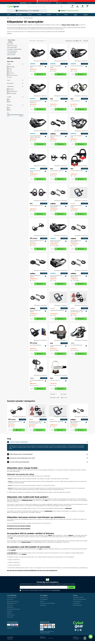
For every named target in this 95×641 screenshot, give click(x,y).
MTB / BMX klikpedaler (12, 51)
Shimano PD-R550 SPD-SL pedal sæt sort (36, 101)
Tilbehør (30, 14)
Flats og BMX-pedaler (12, 47)
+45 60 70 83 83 (9, 638)
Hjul (57, 14)
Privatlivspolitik (77, 601)
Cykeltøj (49, 14)
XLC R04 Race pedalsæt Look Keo (36, 381)
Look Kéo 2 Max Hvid (55, 380)
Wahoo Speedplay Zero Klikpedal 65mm (76, 276)
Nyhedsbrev (43, 605)
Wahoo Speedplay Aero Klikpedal (35, 276)
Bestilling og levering (12, 601)
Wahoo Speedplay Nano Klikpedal (35, 311)
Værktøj (39, 14)
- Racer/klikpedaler (11, 52)
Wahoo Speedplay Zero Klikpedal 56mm (76, 241)
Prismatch (9, 611)
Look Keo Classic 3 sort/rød (77, 170)
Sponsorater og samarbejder (47, 603)
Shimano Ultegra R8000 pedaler (55, 66)
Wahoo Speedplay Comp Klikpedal (55, 136)
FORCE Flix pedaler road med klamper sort (36, 241)
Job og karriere (44, 597)
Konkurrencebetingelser (79, 599)
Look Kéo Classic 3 (54, 100)
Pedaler (10, 42)
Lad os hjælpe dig (11, 595)
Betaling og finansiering (13, 609)
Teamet (42, 601)
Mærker (66, 14)
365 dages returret (12, 603)
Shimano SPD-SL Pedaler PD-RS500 (36, 66)
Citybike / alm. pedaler (12, 45)
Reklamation (10, 607)
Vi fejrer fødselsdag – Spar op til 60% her (48, 0)
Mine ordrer (10, 599)
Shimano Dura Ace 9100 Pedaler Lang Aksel (55, 241)
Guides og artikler (12, 597)
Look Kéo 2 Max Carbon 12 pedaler (56, 346)
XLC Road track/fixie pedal (76, 345)
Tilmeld (71, 587)
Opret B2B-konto (77, 605)
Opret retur (10, 605)
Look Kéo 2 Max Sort (75, 100)
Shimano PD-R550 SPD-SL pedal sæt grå (56, 276)
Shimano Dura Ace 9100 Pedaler (35, 171)
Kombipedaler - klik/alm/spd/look (14, 49)
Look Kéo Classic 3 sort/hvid (56, 170)
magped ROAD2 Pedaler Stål (56, 310)
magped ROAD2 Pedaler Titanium (76, 206)
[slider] (7, 114)
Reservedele (19, 14)
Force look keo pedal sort (35, 345)
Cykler (8, 14)
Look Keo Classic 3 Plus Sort (36, 205)
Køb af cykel (10, 617)
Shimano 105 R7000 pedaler (77, 65)
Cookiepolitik (76, 603)
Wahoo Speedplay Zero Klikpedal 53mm (55, 206)
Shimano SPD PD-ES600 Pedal (76, 136)
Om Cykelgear (43, 595)
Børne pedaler (10, 43)
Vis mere (9, 77)
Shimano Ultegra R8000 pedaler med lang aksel (35, 136)
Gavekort (9, 613)
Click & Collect (11, 615)
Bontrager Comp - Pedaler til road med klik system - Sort (77, 311)
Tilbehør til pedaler (11, 54)
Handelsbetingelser (78, 597)
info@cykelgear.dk (10, 639)
